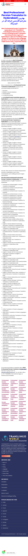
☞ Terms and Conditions (6, 475)
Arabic (4, 502)
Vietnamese (5, 528)
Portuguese (5, 519)
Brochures (17, 136)
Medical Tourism (5, 493)
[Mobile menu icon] (25, 4)
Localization (4, 490)
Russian (4, 522)
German (4, 505)
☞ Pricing (3, 466)
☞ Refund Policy (4, 471)
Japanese (5, 510)
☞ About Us (4, 462)
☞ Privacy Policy (4, 473)
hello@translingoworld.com (8, 372)
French (4, 508)
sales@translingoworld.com (19, 1)
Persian (4, 516)
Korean (4, 513)
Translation (3, 481)
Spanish (4, 525)
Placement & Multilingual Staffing (8, 496)
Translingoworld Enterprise (12, 32)
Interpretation (4, 484)
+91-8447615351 (8, 1)
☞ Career (3, 464)
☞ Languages (4, 469)
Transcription (4, 487)
